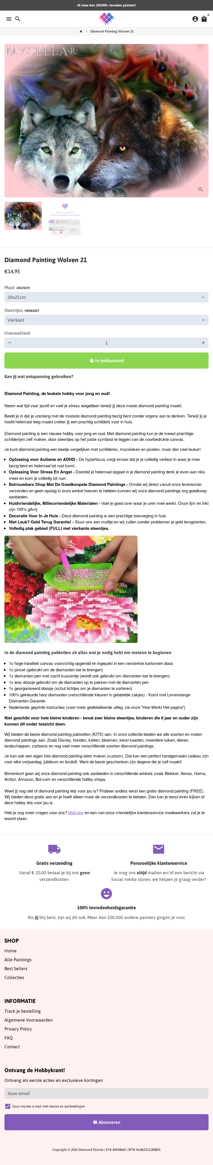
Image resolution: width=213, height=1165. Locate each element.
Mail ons (75, 812)
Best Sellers (15, 968)
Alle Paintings (18, 959)
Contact (12, 1046)
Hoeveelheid (17, 333)
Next (203, 120)
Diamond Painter (90, 1150)
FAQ (8, 1037)
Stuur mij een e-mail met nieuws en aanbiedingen (48, 1106)
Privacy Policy (18, 1028)
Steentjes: (21, 310)
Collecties (14, 977)
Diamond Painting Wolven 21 (112, 31)
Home (10, 950)
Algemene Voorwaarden (28, 1019)
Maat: (17, 287)
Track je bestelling (22, 1011)
